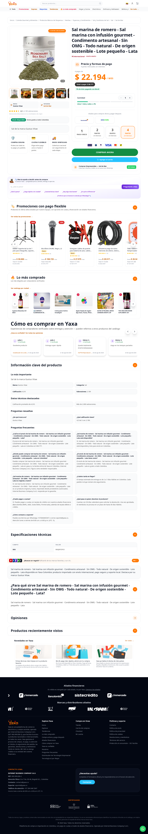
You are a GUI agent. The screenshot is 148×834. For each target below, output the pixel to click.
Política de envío (115, 728)
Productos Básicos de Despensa (51, 20)
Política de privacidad (117, 731)
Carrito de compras (83, 728)
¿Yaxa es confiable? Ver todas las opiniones (27, 333)
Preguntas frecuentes (50, 752)
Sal (112, 20)
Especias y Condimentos (81, 20)
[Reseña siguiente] (134, 331)
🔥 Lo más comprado (68, 9)
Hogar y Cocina (84, 9)
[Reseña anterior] (128, 331)
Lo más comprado (48, 734)
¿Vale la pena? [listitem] (15, 192)
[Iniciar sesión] (132, 3)
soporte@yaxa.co (21, 785)
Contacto (113, 725)
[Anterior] (15, 304)
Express (34, 9)
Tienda (78, 725)
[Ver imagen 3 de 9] (38, 93)
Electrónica (97, 9)
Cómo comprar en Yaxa (50, 743)
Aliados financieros (49, 740)
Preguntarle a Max (130, 187)
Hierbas (68, 20)
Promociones (24, 9)
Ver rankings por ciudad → (21, 288)
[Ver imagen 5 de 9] (61, 93)
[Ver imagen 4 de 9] (49, 93)
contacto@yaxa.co (22, 782)
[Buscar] (100, 3)
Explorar (45, 728)
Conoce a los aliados (93, 690)
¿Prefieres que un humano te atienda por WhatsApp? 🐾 (74, 196)
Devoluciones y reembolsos (119, 737)
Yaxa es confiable (48, 746)
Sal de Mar (119, 20)
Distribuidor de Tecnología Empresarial (56, 755)
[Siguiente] (133, 304)
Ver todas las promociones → (22, 217)
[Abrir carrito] (137, 3)
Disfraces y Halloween (111, 9)
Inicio (12, 20)
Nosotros (45, 749)
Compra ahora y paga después (53, 737)
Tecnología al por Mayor (50, 758)
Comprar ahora (105, 152)
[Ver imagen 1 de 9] (14, 93)
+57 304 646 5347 (31, 788)
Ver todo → (134, 9)
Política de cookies (116, 734)
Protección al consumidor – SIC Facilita (123, 743)
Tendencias (54, 9)
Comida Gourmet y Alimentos (26, 20)
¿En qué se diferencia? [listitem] (88, 192)
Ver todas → (129, 641)
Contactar (87, 782)
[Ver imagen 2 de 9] (26, 93)
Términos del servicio (117, 740)
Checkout (79, 731)
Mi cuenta (79, 734)
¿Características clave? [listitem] (51, 192)
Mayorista (43, 9)
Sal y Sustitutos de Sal (101, 20)
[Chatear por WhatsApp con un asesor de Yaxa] (143, 829)
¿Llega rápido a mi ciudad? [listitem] (32, 192)
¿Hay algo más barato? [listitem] (70, 192)
